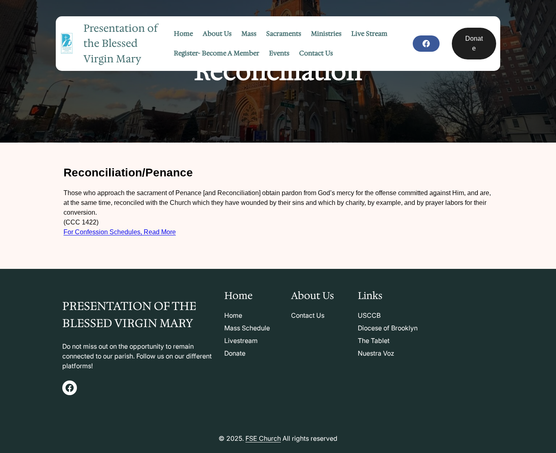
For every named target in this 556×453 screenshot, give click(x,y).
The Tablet (374, 340)
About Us (312, 295)
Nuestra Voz (376, 353)
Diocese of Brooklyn (388, 328)
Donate (474, 43)
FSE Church (263, 438)
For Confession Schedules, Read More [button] (119, 232)
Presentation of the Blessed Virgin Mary (120, 43)
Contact (303, 315)
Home (233, 315)
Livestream (241, 340)
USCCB (369, 315)
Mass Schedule (247, 328)
